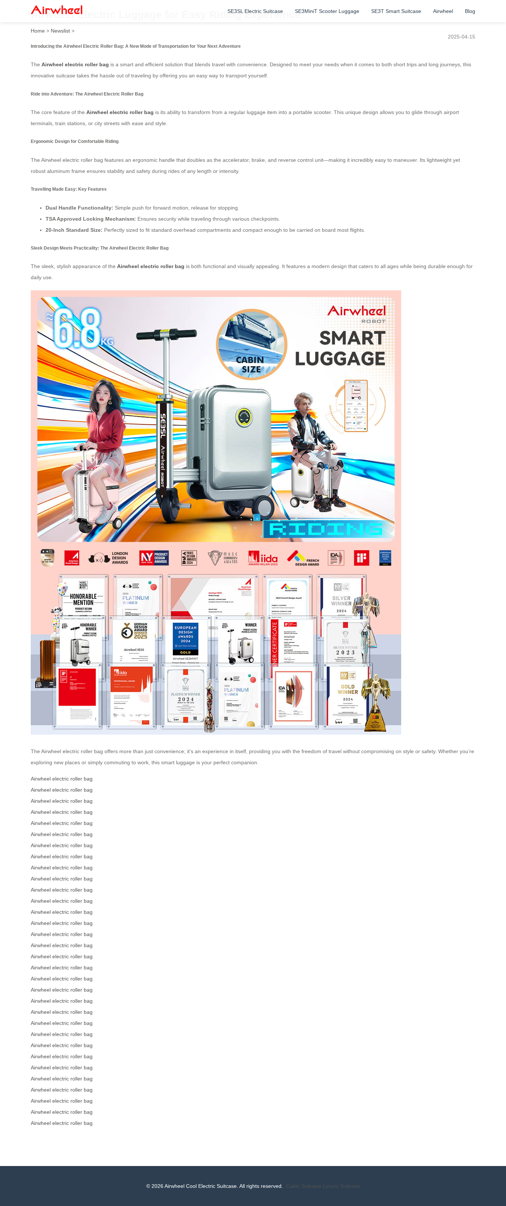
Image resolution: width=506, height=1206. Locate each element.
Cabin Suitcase (303, 1186)
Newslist (60, 31)
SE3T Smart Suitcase (396, 11)
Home (38, 31)
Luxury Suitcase (341, 1186)
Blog (470, 11)
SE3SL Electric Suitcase (255, 11)
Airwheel (443, 11)
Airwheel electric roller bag (75, 64)
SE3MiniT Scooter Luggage (327, 11)
